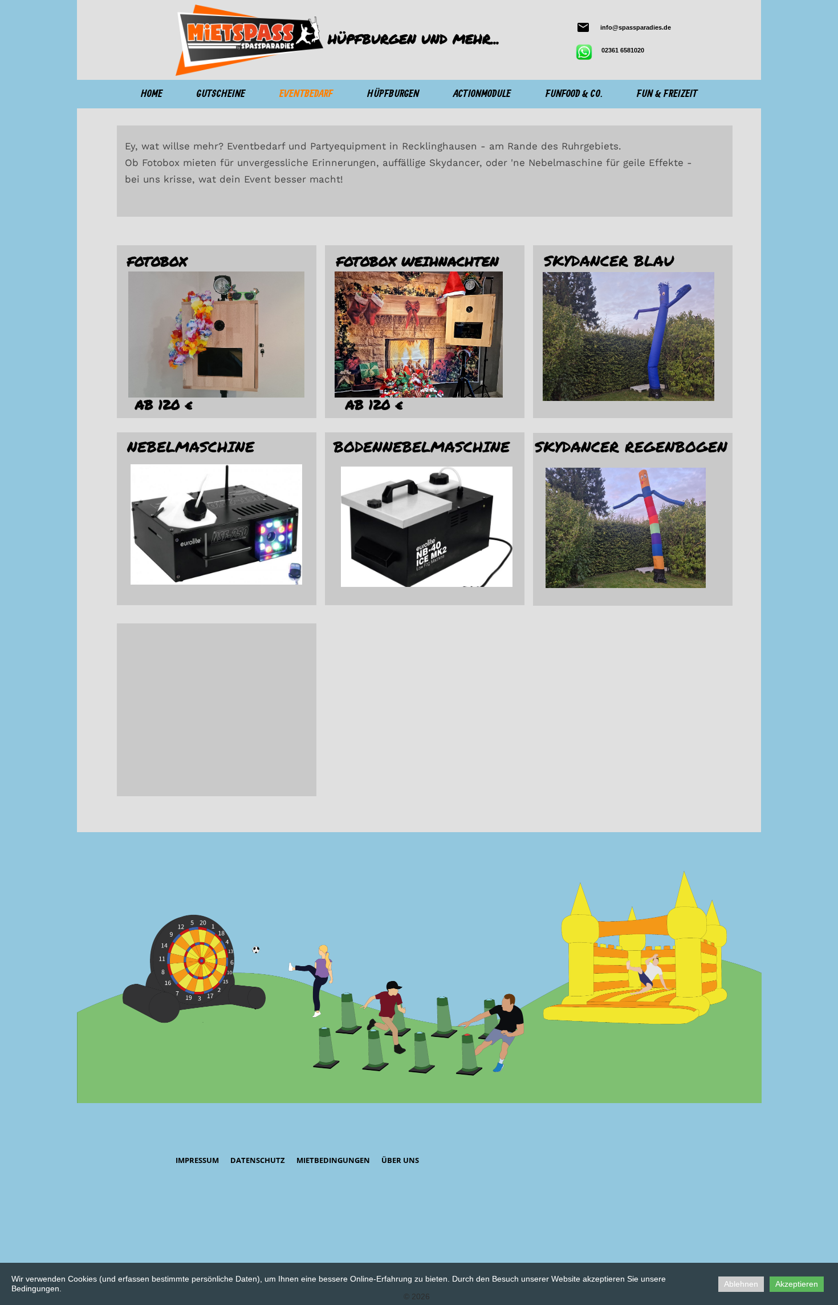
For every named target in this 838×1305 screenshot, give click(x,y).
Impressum (197, 1160)
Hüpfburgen (393, 94)
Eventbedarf (306, 94)
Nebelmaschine (190, 446)
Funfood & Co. (574, 94)
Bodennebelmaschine (421, 446)
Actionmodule (482, 94)
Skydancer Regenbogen (631, 446)
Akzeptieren (796, 1283)
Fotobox (157, 261)
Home (151, 94)
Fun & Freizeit (667, 94)
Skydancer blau (609, 260)
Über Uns (400, 1160)
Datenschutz (257, 1160)
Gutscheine (221, 94)
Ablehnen (741, 1283)
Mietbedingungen (333, 1160)
